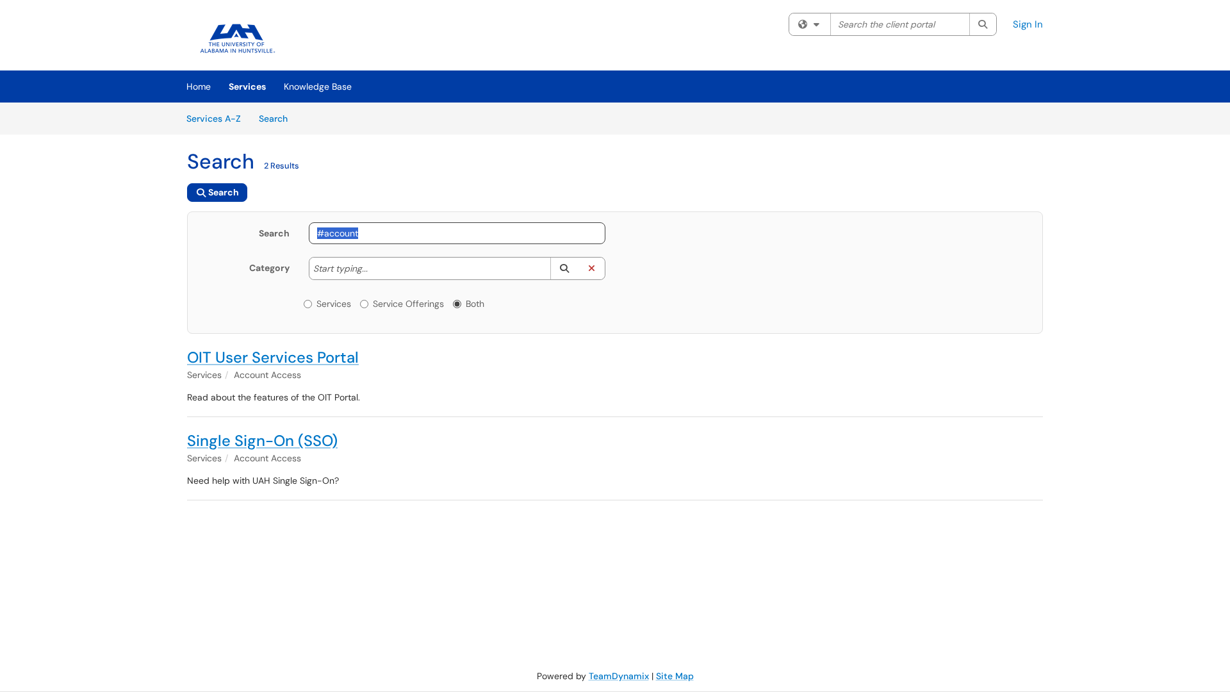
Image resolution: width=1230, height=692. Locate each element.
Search (278, 118)
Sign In (1028, 24)
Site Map (675, 676)
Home (198, 86)
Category (269, 268)
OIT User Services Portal (273, 357)
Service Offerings (408, 303)
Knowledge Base (318, 86)
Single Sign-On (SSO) (262, 440)
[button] (564, 268)
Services (247, 86)
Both (475, 303)
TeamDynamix (619, 676)
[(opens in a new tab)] (238, 38)
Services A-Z (213, 118)
